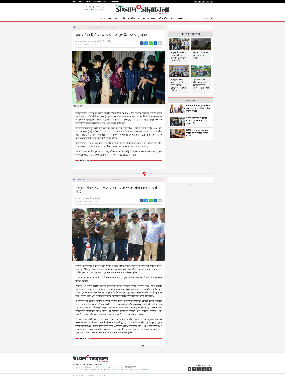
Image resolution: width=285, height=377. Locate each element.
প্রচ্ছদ (109, 18)
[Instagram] (207, 2)
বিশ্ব (124, 18)
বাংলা (95, 9)
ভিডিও (172, 18)
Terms (105, 2)
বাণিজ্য (153, 18)
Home (74, 2)
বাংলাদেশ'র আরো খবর (190, 34)
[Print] (160, 43)
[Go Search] (212, 18)
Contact (87, 2)
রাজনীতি (131, 18)
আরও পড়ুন (190, 100)
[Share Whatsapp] (151, 43)
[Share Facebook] (142, 43)
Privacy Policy (96, 2)
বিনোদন (146, 18)
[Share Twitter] (146, 43)
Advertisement (114, 2)
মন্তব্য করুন (84, 160)
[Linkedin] (203, 2)
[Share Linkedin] (155, 43)
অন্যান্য (181, 18)
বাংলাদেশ (117, 18)
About (80, 2)
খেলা (138, 18)
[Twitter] (199, 2)
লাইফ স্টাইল (163, 18)
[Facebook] (195, 2)
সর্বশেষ (102, 18)
